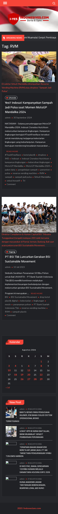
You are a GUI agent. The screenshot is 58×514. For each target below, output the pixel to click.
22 (41, 374)
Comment (11, 184)
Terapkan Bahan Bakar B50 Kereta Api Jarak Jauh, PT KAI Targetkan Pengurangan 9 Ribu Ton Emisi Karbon (28, 451)
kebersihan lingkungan (39, 162)
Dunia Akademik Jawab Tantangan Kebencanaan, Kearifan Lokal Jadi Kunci (33, 485)
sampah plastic (19, 311)
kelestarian (25, 300)
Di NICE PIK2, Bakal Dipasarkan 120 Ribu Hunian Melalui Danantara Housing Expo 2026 (35, 469)
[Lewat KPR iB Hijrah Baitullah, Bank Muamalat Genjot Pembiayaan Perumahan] (11, 431)
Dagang (12, 252)
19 (22, 374)
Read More (12, 151)
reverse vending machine (25, 173)
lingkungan (39, 300)
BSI (6, 297)
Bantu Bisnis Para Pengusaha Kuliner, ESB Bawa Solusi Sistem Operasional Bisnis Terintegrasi (29, 416)
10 (9, 370)
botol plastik (29, 154)
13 (28, 370)
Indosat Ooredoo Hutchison (35, 158)
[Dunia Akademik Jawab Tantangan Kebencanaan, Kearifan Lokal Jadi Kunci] (11, 482)
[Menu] (5, 3)
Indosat (15, 158)
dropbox (42, 154)
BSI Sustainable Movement (24, 297)
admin (8, 117)
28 (35, 379)
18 (15, 374)
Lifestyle (12, 98)
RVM (41, 173)
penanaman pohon (22, 304)
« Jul (8, 387)
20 (28, 374)
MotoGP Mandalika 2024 (38, 166)
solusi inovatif (13, 180)
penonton (45, 169)
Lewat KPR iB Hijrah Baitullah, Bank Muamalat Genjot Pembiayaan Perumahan (34, 434)
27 (28, 379)
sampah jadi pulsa (23, 177)
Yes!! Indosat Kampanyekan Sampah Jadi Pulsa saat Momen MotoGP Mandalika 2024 (29, 107)
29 (41, 379)
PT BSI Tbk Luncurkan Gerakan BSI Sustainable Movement (27, 259)
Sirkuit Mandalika (42, 177)
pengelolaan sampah (28, 169)
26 (22, 379)
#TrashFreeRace (13, 154)
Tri (24, 180)
